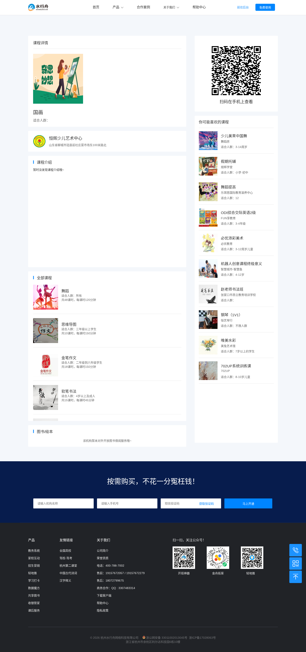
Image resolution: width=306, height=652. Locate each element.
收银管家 (34, 603)
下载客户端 (104, 595)
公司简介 (102, 550)
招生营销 (34, 565)
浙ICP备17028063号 (202, 637)
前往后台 (243, 7)
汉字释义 (65, 580)
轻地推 (32, 573)
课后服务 (34, 610)
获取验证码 (206, 503)
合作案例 (143, 7)
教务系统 (34, 550)
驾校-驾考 (66, 558)
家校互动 (34, 558)
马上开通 (248, 503)
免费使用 (265, 7)
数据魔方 (34, 588)
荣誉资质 (102, 558)
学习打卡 (34, 580)
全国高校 (65, 550)
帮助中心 (199, 7)
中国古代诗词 (68, 573)
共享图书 (34, 595)
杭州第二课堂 (68, 565)
